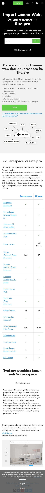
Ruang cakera (8, 244)
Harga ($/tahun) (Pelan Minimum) (9, 255)
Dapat (22, 483)
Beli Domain (8, 357)
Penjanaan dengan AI (7, 204)
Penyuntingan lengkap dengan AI (9, 215)
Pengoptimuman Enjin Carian (10, 328)
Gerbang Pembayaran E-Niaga (9, 279)
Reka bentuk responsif (8, 318)
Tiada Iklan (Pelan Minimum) (7, 301)
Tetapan (22, 488)
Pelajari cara (20, 50)
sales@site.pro (7, 433)
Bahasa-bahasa (9, 310)
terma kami (22, 479)
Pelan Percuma (9, 335)
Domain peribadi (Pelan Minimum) (9, 267)
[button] (18, 3)
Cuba (14, 107)
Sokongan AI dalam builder (9, 225)
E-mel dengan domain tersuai (9, 350)
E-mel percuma (9, 342)
